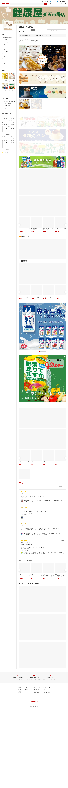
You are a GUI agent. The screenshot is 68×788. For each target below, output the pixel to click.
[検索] (45, 4)
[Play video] (42, 126)
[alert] (42, 35)
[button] (63, 1)
